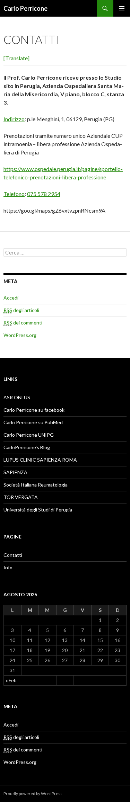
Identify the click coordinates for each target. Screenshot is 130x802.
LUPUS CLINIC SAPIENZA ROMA (40, 460)
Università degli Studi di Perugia (37, 510)
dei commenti (22, 323)
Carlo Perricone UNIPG (28, 435)
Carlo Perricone (25, 8)
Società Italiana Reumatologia (35, 485)
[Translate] (16, 58)
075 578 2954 (43, 193)
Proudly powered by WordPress (32, 793)
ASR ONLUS (16, 397)
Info (7, 567)
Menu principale (121, 8)
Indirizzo (14, 119)
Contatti (12, 555)
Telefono (14, 193)
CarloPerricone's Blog (26, 447)
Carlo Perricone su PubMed (33, 422)
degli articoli (21, 310)
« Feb (11, 680)
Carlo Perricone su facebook (33, 410)
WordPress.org (19, 335)
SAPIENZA (15, 472)
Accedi (10, 298)
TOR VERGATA (20, 497)
